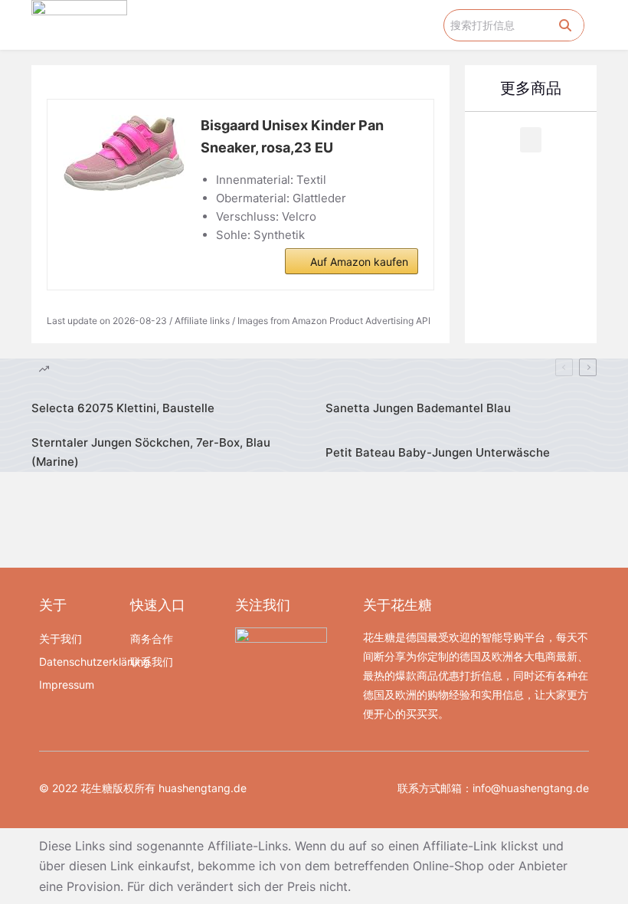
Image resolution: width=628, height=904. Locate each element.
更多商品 (530, 88)
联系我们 (151, 661)
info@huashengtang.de (531, 787)
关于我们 (60, 638)
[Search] (565, 25)
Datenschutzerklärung (77, 661)
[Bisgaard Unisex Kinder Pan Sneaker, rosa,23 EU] (124, 153)
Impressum (66, 684)
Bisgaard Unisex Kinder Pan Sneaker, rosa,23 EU (292, 136)
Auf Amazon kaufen (359, 261)
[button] (432, 25)
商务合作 (151, 638)
